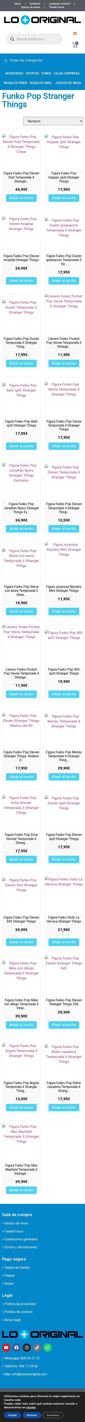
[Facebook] (16, 1347)
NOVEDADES (14, 73)
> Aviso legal (11, 1320)
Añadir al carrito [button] (21, 198)
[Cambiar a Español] (75, 33)
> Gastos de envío (15, 1223)
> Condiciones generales (20, 1239)
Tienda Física (56, 7)
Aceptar (12, 1415)
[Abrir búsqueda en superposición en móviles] (34, 39)
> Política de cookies (17, 1312)
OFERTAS (32, 73)
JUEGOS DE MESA (68, 83)
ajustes (31, 1407)
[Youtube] (6, 1347)
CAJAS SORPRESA (66, 73)
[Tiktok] (37, 1347)
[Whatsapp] (47, 1347)
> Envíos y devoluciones (19, 1247)
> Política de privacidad (19, 1304)
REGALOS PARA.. (41, 83)
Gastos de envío (30, 7)
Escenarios (53, 1415)
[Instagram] (27, 1347)
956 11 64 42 (28, 1366)
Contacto (35, 3)
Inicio (17, 3)
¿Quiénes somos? (59, 3)
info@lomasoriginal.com (29, 1374)
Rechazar (32, 1415)
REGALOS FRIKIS (15, 83)
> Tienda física (12, 1231)
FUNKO (46, 73)
